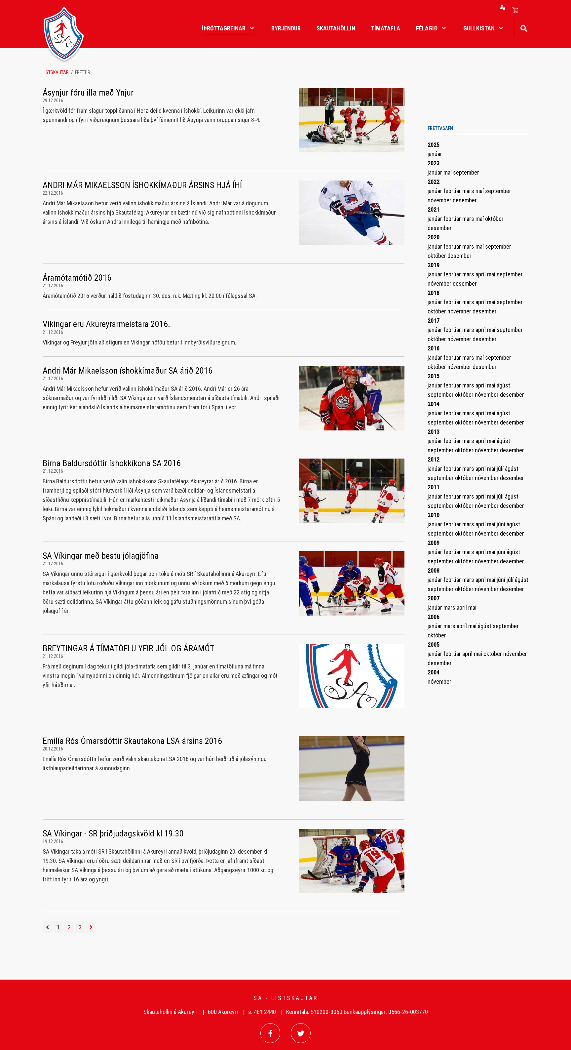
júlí (501, 468)
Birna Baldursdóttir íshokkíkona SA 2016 (112, 463)
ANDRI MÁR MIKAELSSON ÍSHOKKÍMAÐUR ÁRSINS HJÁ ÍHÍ (142, 185)
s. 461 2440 (262, 1011)
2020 (433, 237)
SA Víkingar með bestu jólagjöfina (101, 556)
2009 (433, 542)
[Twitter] (301, 1033)
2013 (433, 431)
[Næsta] (91, 927)
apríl (481, 274)
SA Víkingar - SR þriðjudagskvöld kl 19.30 (113, 833)
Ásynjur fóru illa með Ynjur (88, 93)
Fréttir (82, 72)
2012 (433, 459)
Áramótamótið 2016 (77, 278)
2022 (433, 181)
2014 (433, 403)
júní (502, 524)
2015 (433, 376)
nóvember (440, 200)
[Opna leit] (523, 27)
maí (448, 172)
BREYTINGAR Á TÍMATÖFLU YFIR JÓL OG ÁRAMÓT (128, 648)
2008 (433, 570)
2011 (433, 487)
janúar (435, 153)
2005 (433, 644)
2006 (433, 616)
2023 (433, 163)
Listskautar (56, 72)
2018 (433, 292)
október (494, 218)
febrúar (452, 190)
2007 (433, 598)
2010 (433, 514)
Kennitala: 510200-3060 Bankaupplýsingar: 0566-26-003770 (357, 1011)
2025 (433, 144)
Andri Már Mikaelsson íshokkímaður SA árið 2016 (127, 371)
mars (469, 190)
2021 (433, 209)
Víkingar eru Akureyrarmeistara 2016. (106, 324)
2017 (433, 320)
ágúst (503, 385)
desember (465, 200)
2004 (433, 672)
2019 (433, 265)
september (466, 172)
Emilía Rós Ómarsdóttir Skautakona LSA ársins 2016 (132, 741)
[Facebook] (270, 1033)
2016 (433, 348)
